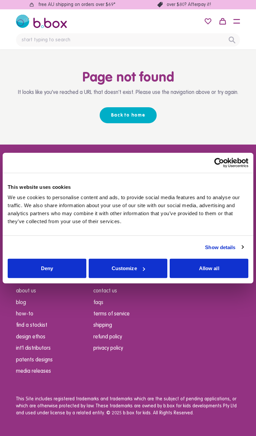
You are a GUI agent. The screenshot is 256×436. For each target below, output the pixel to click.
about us (26, 291)
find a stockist (31, 325)
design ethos (30, 337)
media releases (33, 371)
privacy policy (108, 348)
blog (21, 302)
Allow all (209, 268)
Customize (124, 268)
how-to (24, 314)
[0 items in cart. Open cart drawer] (222, 21)
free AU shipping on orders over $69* (76, 4)
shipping (102, 325)
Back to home (128, 115)
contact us (105, 291)
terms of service (111, 314)
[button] (236, 21)
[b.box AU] (41, 21)
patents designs (34, 360)
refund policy (107, 337)
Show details (220, 247)
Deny (47, 268)
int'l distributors (33, 348)
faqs (98, 302)
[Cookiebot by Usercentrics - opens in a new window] (219, 163)
